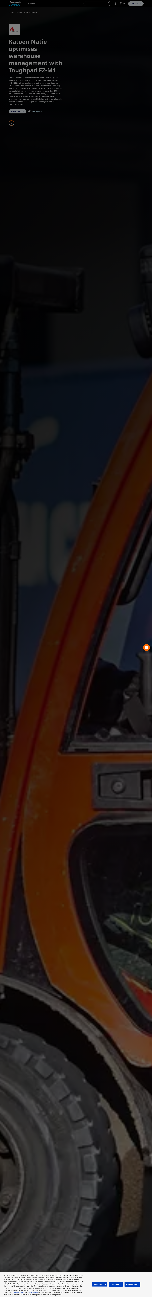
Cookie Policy (19, 1293)
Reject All (115, 1284)
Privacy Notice (33, 1293)
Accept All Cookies (132, 1284)
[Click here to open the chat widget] (146, 647)
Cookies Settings (99, 1284)
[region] (76, 1284)
